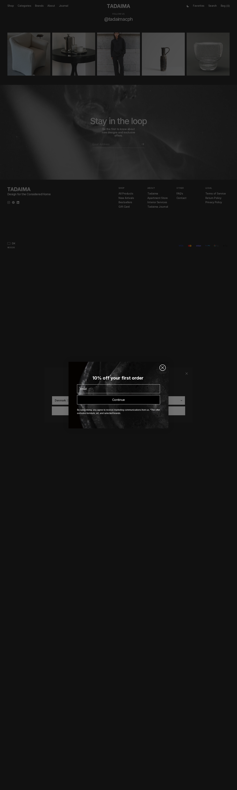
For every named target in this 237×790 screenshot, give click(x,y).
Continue (118, 400)
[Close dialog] (163, 368)
